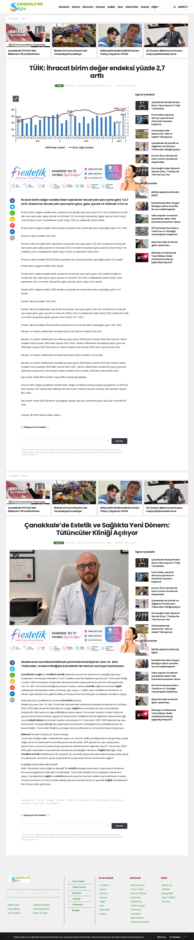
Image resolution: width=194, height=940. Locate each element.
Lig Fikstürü (136, 901)
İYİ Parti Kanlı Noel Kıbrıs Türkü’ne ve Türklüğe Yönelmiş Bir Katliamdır (165, 231)
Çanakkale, (28, 674)
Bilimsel (26, 734)
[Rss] (35, 893)
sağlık (39, 674)
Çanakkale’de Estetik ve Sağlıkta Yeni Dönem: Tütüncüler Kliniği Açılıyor (166, 146)
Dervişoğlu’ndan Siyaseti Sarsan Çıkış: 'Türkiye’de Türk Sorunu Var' (165, 171)
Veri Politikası (14, 913)
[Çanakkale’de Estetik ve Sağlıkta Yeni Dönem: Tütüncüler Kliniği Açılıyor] (69, 587)
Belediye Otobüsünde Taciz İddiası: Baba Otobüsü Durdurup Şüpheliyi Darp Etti (163, 257)
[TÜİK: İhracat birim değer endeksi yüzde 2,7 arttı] (69, 127)
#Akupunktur (28, 800)
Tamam (175, 937)
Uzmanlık (66, 700)
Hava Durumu (138, 885)
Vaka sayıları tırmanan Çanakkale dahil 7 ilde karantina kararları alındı (165, 218)
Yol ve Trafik (137, 889)
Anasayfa (13, 18)
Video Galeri (79, 887)
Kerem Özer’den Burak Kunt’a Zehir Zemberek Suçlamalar (164, 159)
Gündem (64, 7)
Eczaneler (135, 897)
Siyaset (100, 7)
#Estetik (60, 800)
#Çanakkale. (53, 803)
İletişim (76, 910)
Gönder (119, 441)
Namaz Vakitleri (138, 893)
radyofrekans (35, 720)
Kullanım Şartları (41, 904)
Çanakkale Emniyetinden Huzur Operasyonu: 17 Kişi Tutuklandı (165, 105)
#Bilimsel (71, 800)
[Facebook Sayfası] (9, 893)
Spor (120, 7)
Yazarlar (76, 893)
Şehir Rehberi (137, 917)
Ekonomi (87, 7)
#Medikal (26, 803)
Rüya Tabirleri (168, 897)
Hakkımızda (13, 904)
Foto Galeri (78, 881)
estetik (60, 674)
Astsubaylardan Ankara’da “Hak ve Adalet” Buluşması (161, 133)
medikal (51, 674)
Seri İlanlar (136, 913)
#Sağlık (50, 800)
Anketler (166, 889)
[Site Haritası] (41, 893)
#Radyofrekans (103, 800)
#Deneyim (118, 800)
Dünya (76, 7)
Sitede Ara (167, 885)
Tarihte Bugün (138, 905)
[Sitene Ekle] (46, 893)
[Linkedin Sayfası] (30, 893)
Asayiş (145, 7)
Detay (162, 937)
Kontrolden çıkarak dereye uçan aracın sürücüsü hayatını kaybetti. (162, 119)
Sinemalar (136, 909)
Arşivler (76, 898)
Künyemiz (77, 904)
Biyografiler (167, 893)
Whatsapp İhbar (41, 908)
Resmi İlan (132, 7)
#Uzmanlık (38, 803)
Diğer (154, 7)
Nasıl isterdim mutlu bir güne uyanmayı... (164, 244)
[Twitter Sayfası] (14, 893)
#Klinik (40, 800)
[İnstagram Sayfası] (19, 893)
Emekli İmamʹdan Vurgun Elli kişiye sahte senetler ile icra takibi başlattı (165, 206)
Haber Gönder (40, 913)
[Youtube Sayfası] (25, 893)
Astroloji (166, 901)
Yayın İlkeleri (14, 908)
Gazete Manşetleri (140, 921)
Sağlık (111, 7)
